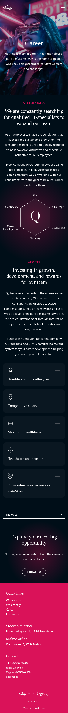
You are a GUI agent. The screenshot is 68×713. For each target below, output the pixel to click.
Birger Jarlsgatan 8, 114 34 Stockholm (30, 631)
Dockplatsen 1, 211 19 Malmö (24, 644)
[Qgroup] (43, 694)
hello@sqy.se (14, 668)
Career (10, 609)
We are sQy (13, 605)
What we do (14, 600)
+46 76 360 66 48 (17, 663)
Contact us (34, 572)
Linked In (12, 677)
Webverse (34, 708)
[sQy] (7, 7)
